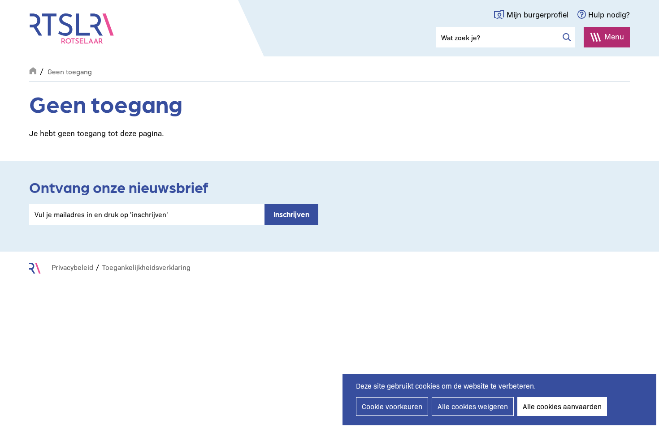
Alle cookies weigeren (473, 406)
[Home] (71, 28)
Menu (614, 36)
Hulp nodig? (609, 14)
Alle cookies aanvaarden (562, 406)
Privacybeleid (72, 267)
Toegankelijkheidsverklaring (146, 267)
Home (32, 69)
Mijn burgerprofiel (537, 14)
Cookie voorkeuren (392, 406)
